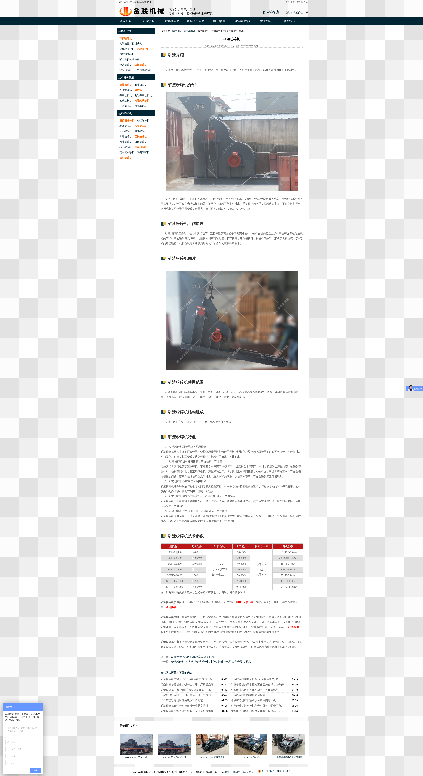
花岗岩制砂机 (126, 152)
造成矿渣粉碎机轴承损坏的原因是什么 (253, 700)
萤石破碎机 (125, 131)
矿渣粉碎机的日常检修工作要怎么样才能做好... (258, 684)
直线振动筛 (125, 90)
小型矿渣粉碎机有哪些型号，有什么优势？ (256, 689)
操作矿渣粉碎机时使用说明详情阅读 (182, 700)
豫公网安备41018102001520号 (275, 771)
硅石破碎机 (125, 147)
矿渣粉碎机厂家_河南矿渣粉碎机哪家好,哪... (186, 689)
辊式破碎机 (125, 64)
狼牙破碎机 (141, 131)
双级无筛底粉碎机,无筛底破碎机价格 (192, 656)
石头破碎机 (125, 157)
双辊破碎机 (141, 64)
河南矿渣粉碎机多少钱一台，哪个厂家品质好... (188, 684)
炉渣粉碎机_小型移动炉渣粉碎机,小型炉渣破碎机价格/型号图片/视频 (211, 661)
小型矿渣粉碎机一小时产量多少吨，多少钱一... (188, 695)
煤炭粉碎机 (141, 147)
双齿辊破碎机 (126, 48)
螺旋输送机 (141, 105)
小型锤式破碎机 (143, 70)
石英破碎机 (141, 125)
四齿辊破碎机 (126, 54)
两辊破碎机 (141, 141)
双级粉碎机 (125, 70)
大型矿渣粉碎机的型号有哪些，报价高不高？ (257, 711)
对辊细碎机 (143, 120)
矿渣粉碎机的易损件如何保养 (248, 695)
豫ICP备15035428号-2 (243, 772)
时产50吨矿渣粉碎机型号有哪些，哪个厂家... (257, 705)
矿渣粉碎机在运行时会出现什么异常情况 (184, 705)
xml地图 (225, 772)
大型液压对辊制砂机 (130, 43)
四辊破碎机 (143, 48)
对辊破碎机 (125, 38)
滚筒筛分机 (125, 84)
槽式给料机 (125, 100)
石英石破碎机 (126, 120)
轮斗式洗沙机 (142, 100)
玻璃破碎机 (125, 125)
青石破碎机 (125, 136)
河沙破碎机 (125, 141)
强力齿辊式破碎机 (129, 59)
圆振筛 (138, 90)
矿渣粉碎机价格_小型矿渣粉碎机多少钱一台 (186, 679)
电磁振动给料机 (143, 95)
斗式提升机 (125, 105)
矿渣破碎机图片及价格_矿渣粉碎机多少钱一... (257, 679)
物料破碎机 (302, 2)
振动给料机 (125, 95)
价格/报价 (290, 2)
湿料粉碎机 (141, 136)
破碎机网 (126, 21)
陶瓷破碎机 (143, 152)
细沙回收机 (141, 84)
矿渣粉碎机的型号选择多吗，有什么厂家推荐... (188, 711)
